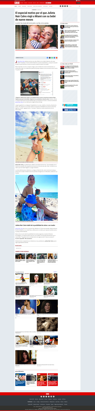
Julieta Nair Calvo (21, 61)
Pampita (16, 6)
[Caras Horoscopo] (70, 110)
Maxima (65, 401)
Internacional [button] (42, 2)
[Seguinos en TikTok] (67, 6)
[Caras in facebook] (62, 6)
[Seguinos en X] (65, 6)
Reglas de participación (58, 404)
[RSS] (51, 396)
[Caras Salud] (70, 106)
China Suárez (24, 6)
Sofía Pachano (45, 6)
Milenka (19, 6)
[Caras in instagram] (60, 6)
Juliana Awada (29, 6)
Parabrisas (55, 399)
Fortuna (45, 399)
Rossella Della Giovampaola (37, 6)
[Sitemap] (53, 396)
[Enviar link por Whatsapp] (52, 58)
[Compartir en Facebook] (47, 58)
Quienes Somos (36, 404)
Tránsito (65, 404)
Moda (38, 2)
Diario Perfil (32, 399)
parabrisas (53, 374)
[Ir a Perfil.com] (78, 0)
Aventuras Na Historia (44, 401)
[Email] (56, 58)
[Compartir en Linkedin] (54, 58)
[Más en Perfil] (21, 371)
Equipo (52, 404)
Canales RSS (30, 404)
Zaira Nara (50, 6)
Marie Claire (41, 399)
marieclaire (31, 374)
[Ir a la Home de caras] (17, 3)
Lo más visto (64, 23)
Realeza (34, 2)
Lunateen (59, 399)
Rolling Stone (52, 401)
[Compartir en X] (50, 58)
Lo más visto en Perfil (66, 64)
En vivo (78, 2)
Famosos (25, 2)
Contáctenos (42, 404)
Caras (34, 401)
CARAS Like (48, 3)
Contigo (38, 401)
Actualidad (30, 2)
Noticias (21, 2)
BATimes (64, 399)
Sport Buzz (58, 401)
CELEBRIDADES (34, 9)
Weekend (50, 399)
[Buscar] (79, 6)
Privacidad (48, 404)
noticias (20, 374)
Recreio (62, 401)
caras (42, 374)
